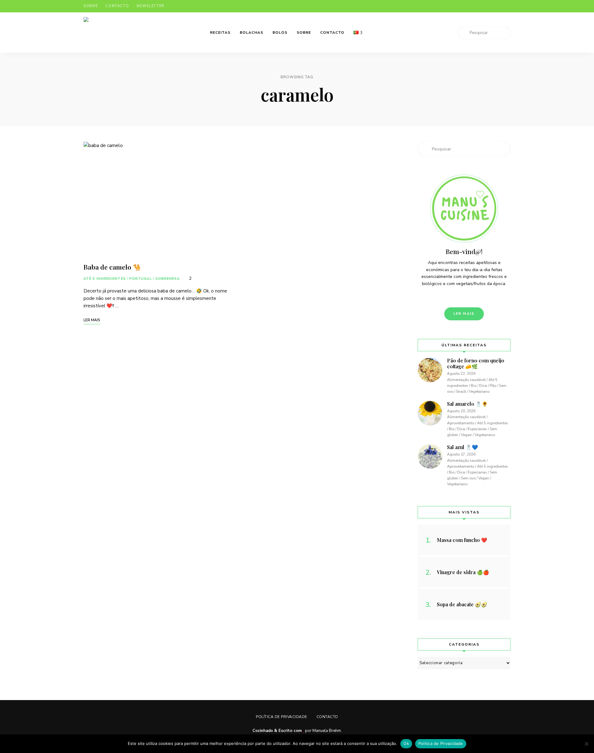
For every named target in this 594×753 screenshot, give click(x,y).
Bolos (280, 32)
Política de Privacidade (281, 716)
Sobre (91, 6)
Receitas (220, 32)
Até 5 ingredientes (105, 278)
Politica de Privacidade (440, 743)
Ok (406, 743)
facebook (471, 6)
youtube (508, 6)
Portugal (140, 278)
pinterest (495, 6)
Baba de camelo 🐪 (112, 266)
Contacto (117, 6)
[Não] (586, 744)
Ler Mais (464, 313)
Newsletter (151, 6)
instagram (483, 6)
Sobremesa (167, 278)
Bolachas (251, 32)
